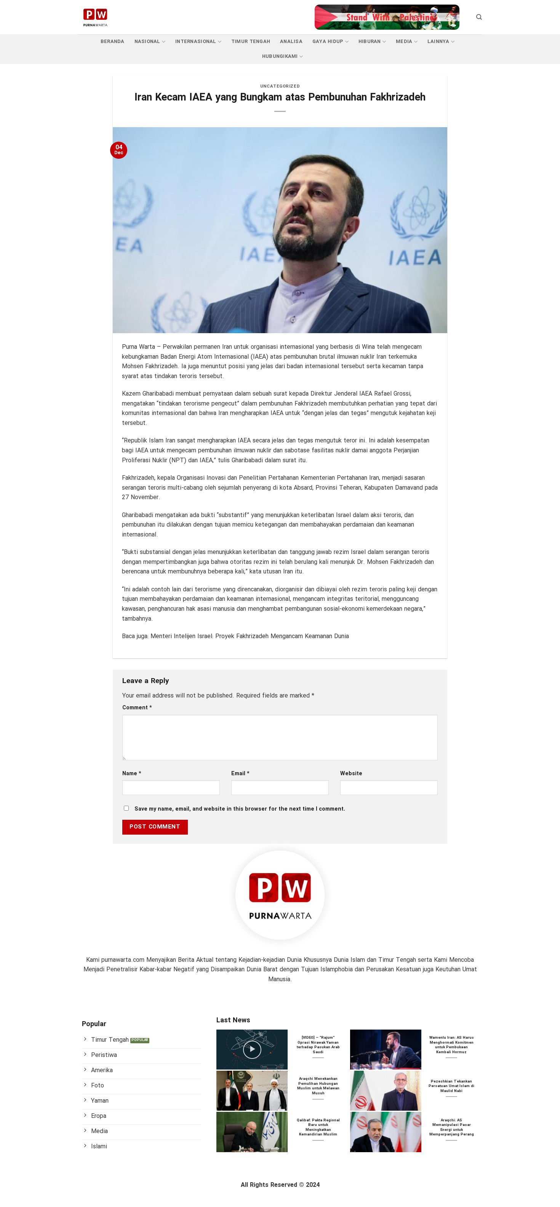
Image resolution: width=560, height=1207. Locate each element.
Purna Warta (138, 347)
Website (351, 774)
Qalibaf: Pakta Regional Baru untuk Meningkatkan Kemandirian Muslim (318, 1127)
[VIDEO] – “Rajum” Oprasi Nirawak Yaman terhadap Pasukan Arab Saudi (318, 1045)
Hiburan (369, 42)
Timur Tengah (250, 42)
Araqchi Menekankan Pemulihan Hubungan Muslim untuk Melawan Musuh (318, 1086)
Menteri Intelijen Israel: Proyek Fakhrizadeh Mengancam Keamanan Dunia (249, 636)
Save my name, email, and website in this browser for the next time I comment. (239, 809)
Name (131, 774)
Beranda (113, 42)
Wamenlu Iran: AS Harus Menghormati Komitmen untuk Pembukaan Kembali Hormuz (451, 1045)
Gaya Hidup (328, 42)
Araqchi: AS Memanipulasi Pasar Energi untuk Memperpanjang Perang (451, 1127)
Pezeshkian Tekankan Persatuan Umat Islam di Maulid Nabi (451, 1086)
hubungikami (280, 57)
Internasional (195, 42)
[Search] (479, 17)
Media (404, 42)
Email (240, 774)
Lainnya (438, 42)
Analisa (291, 42)
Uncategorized (280, 86)
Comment (137, 708)
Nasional (147, 42)
